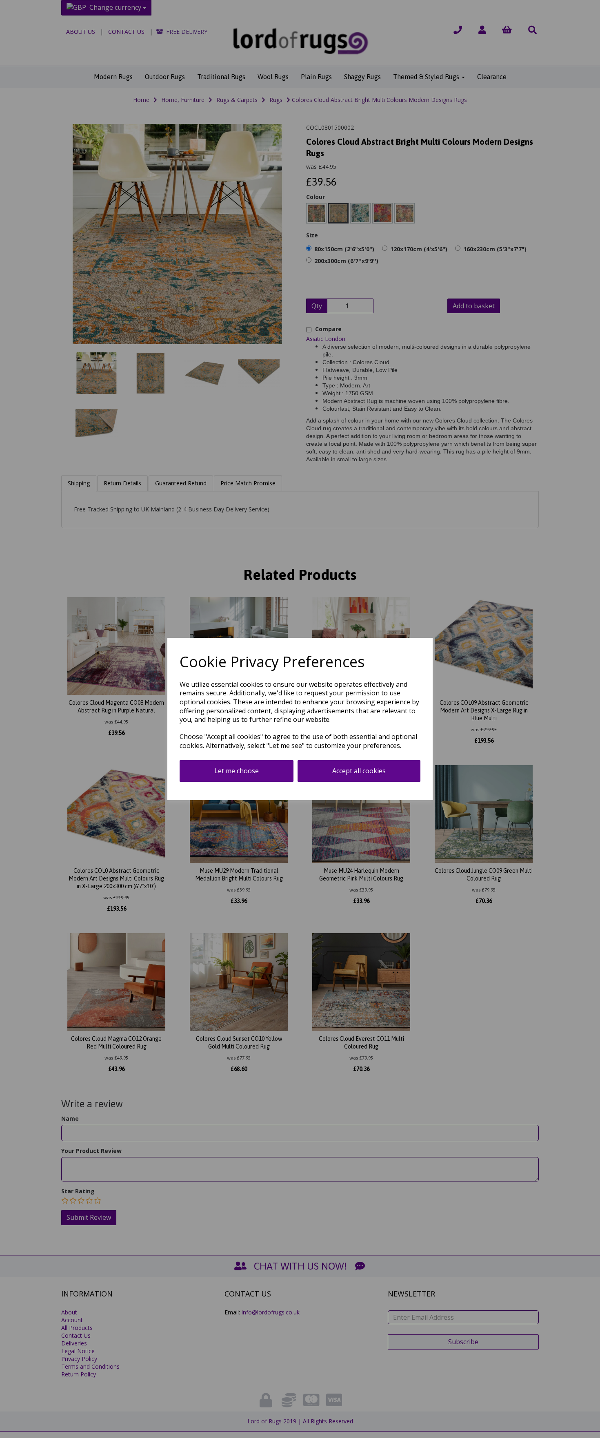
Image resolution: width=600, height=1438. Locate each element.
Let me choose (236, 770)
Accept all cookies (359, 770)
